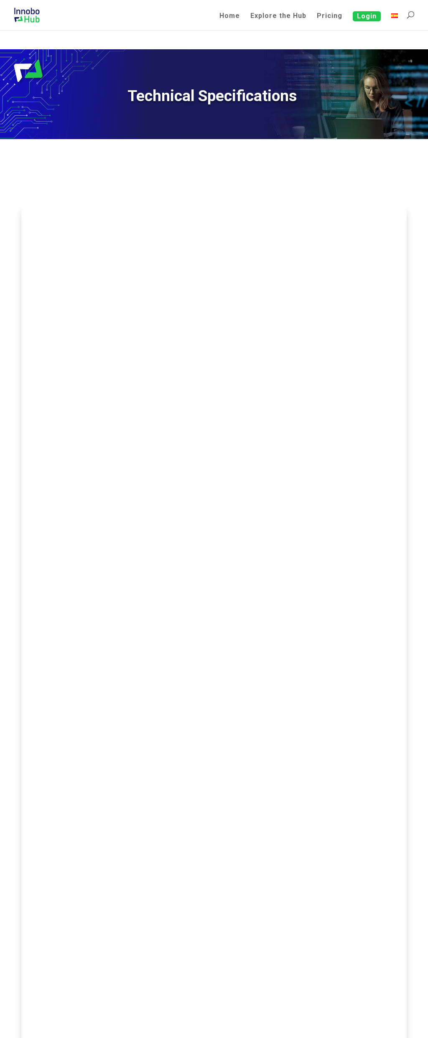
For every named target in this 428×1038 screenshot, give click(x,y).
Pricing (329, 16)
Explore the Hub (278, 16)
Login (367, 16)
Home (229, 16)
